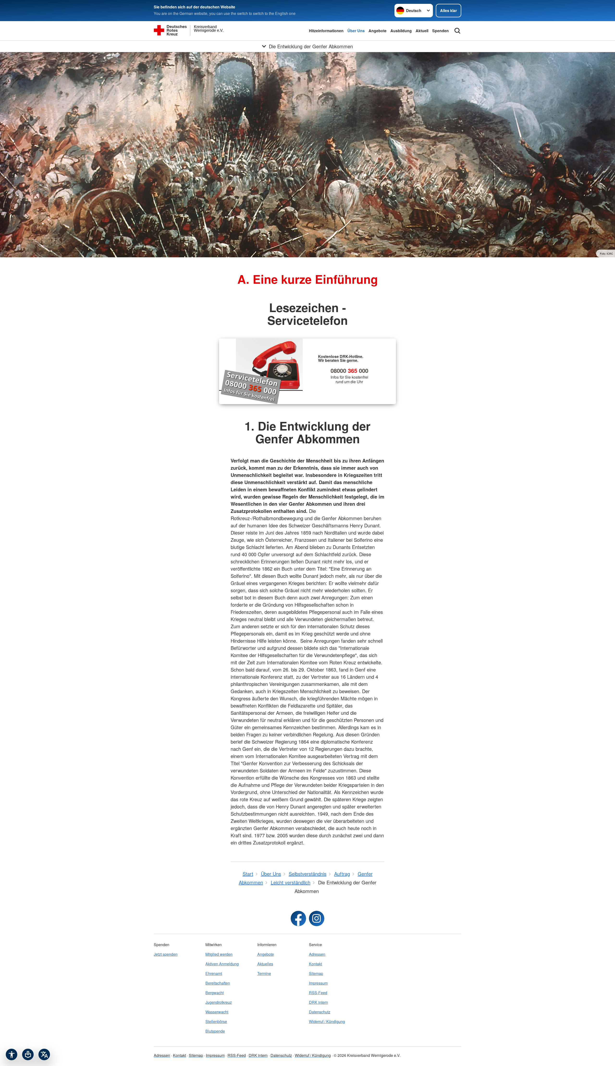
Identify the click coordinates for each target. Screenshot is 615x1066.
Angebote (378, 30)
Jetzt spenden (166, 954)
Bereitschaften (217, 983)
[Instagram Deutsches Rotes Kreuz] (316, 918)
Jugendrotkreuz (218, 1002)
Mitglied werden (219, 954)
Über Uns (356, 30)
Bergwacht (214, 992)
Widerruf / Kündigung (327, 1021)
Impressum (318, 983)
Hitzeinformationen (326, 30)
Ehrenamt (213, 973)
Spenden (440, 30)
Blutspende (215, 1031)
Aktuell (422, 30)
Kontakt (315, 964)
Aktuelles (265, 964)
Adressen (317, 954)
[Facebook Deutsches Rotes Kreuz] (298, 918)
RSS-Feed (318, 992)
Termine (264, 973)
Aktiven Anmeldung (222, 964)
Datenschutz (319, 1012)
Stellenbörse (216, 1021)
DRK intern (318, 1002)
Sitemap (316, 973)
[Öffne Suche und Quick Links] (457, 31)
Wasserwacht (216, 1012)
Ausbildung (401, 30)
